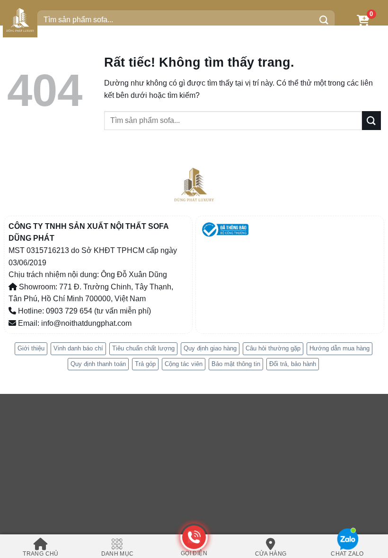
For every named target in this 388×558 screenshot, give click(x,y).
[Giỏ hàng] (363, 20)
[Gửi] (324, 20)
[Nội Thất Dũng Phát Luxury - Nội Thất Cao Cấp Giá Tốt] (20, 20)
